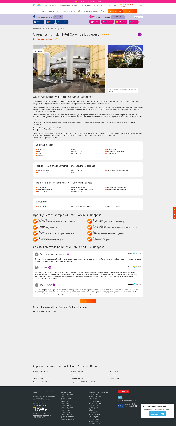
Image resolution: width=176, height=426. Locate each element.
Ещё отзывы (88, 301)
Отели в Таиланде (95, 396)
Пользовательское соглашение (99, 391)
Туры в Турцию (65, 396)
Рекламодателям (94, 423)
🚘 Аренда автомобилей (69, 5)
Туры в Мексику (94, 412)
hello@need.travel (38, 403)
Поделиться (137, 17)
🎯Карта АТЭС (53, 11)
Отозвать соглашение (38, 417)
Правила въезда (66, 393)
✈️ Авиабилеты (50, 5)
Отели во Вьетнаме (67, 420)
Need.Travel (63, 22)
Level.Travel (108, 22)
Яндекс (51, 22)
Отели (108, 5)
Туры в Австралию (67, 394)
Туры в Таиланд (94, 394)
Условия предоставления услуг (39, 416)
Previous (108, 56)
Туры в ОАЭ (64, 400)
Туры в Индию (93, 398)
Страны (41, 11)
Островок (40, 22)
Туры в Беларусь (94, 420)
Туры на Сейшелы (66, 414)
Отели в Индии (94, 400)
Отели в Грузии (94, 411)
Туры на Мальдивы (95, 402)
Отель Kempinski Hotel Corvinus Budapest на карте (122, 90)
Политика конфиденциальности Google (42, 415)
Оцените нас (123, 392)
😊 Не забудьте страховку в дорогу (88, 1)
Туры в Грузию (93, 409)
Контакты (64, 391)
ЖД (115, 5)
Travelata (96, 22)
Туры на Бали (65, 411)
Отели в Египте (66, 405)
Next (143, 56)
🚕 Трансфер (86, 5)
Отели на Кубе (94, 407)
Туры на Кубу (93, 405)
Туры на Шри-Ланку (67, 407)
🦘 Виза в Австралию (68, 11)
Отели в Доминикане (95, 418)
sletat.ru (134, 22)
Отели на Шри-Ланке (67, 409)
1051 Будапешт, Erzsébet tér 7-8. (44, 39)
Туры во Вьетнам (66, 418)
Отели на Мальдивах (95, 403)
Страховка (98, 5)
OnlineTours (122, 22)
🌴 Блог (103, 11)
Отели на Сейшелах (67, 416)
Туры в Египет (65, 403)
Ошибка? (175, 213)
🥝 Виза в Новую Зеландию (88, 11)
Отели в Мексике (94, 414)
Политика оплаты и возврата (98, 393)
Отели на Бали (65, 412)
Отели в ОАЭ (65, 402)
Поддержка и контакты (40, 405)
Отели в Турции (66, 398)
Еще (140, 5)
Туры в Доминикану (95, 416)
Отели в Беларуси (95, 421)
